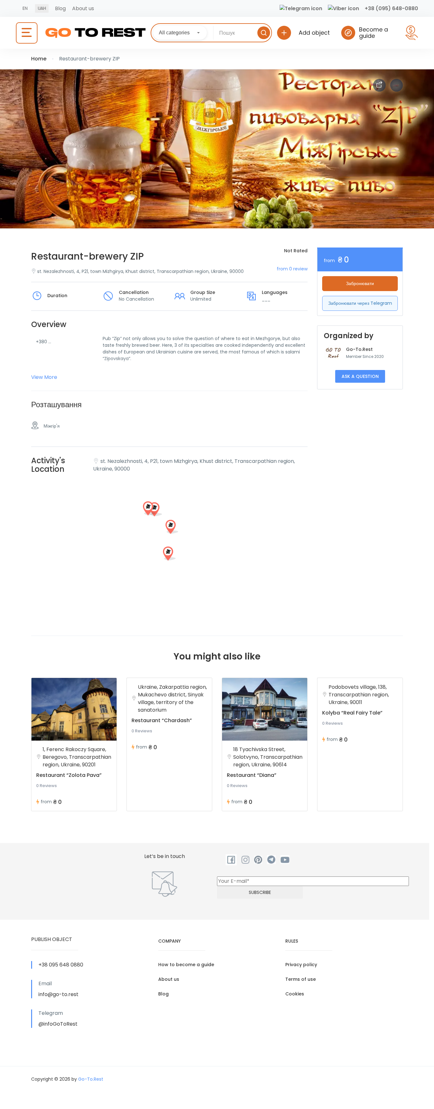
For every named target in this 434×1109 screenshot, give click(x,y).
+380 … (43, 341)
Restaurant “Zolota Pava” (69, 775)
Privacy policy (301, 964)
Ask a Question (360, 376)
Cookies (294, 994)
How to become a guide (186, 964)
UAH (42, 8)
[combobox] (180, 33)
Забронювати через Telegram (360, 303)
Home (38, 58)
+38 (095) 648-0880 (391, 8)
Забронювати (360, 283)
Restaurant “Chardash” (162, 720)
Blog (60, 8)
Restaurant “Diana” (251, 775)
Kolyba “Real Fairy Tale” (352, 712)
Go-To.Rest (359, 349)
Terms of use (300, 979)
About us (83, 8)
